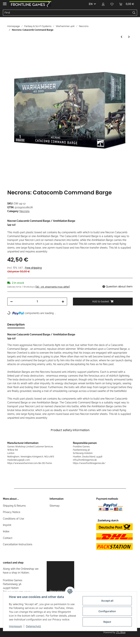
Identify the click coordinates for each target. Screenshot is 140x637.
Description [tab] (16, 324)
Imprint (7, 525)
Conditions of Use (13, 518)
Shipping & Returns (14, 505)
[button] (103, 4)
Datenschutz (33, 626)
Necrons (25, 211)
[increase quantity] (63, 301)
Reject (107, 621)
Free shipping (33, 268)
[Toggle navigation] (5, 2)
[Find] (134, 13)
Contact (7, 538)
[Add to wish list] (125, 56)
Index (6, 531)
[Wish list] (112, 4)
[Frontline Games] (30, 4)
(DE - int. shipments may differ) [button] (52, 286)
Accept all (107, 600)
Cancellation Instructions (17, 544)
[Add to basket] (10, 47)
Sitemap (55, 505)
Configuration (107, 611)
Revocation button (60, 591)
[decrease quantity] (11, 301)
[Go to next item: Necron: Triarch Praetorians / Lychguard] (129, 37)
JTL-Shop (120, 632)
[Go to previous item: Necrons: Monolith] (121, 37)
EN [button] (90, 4)
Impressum (15, 626)
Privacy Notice (11, 512)
